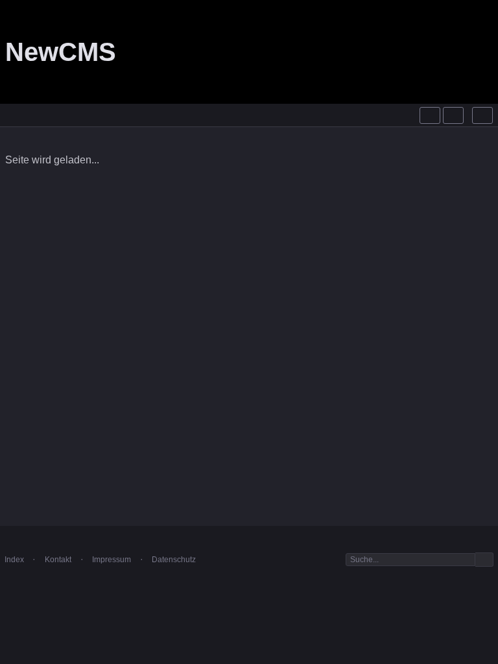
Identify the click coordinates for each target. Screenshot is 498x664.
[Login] (482, 115)
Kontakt (58, 559)
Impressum (111, 559)
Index (14, 559)
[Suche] (430, 115)
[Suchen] (484, 559)
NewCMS (60, 52)
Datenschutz (174, 559)
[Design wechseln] (453, 115)
